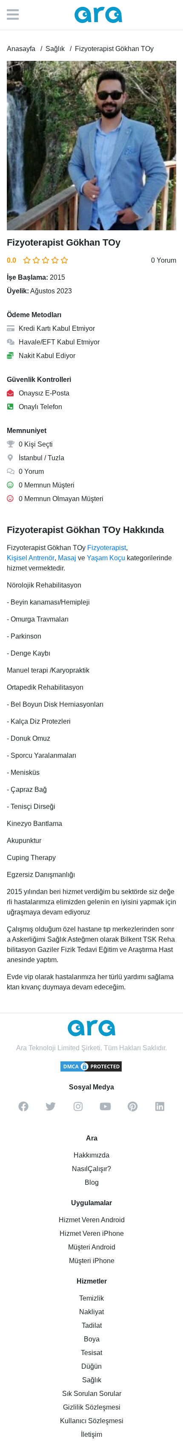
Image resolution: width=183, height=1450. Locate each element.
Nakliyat (91, 1311)
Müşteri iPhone (91, 1260)
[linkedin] (159, 1109)
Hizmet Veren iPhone (92, 1233)
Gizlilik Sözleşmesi (91, 1407)
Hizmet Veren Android (92, 1220)
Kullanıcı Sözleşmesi (91, 1420)
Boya (92, 1339)
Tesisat (91, 1352)
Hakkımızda (91, 1155)
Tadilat (92, 1325)
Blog (92, 1182)
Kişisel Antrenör (30, 558)
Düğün (91, 1366)
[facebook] (23, 1109)
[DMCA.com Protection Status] (91, 1070)
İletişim (91, 1434)
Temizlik (91, 1298)
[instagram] (78, 1109)
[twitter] (50, 1109)
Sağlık (91, 1380)
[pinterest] (132, 1109)
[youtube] (105, 1109)
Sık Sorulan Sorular (91, 1393)
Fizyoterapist (106, 547)
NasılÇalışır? (91, 1168)
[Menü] (17, 15)
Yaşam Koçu (106, 558)
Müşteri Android (91, 1247)
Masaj (67, 558)
